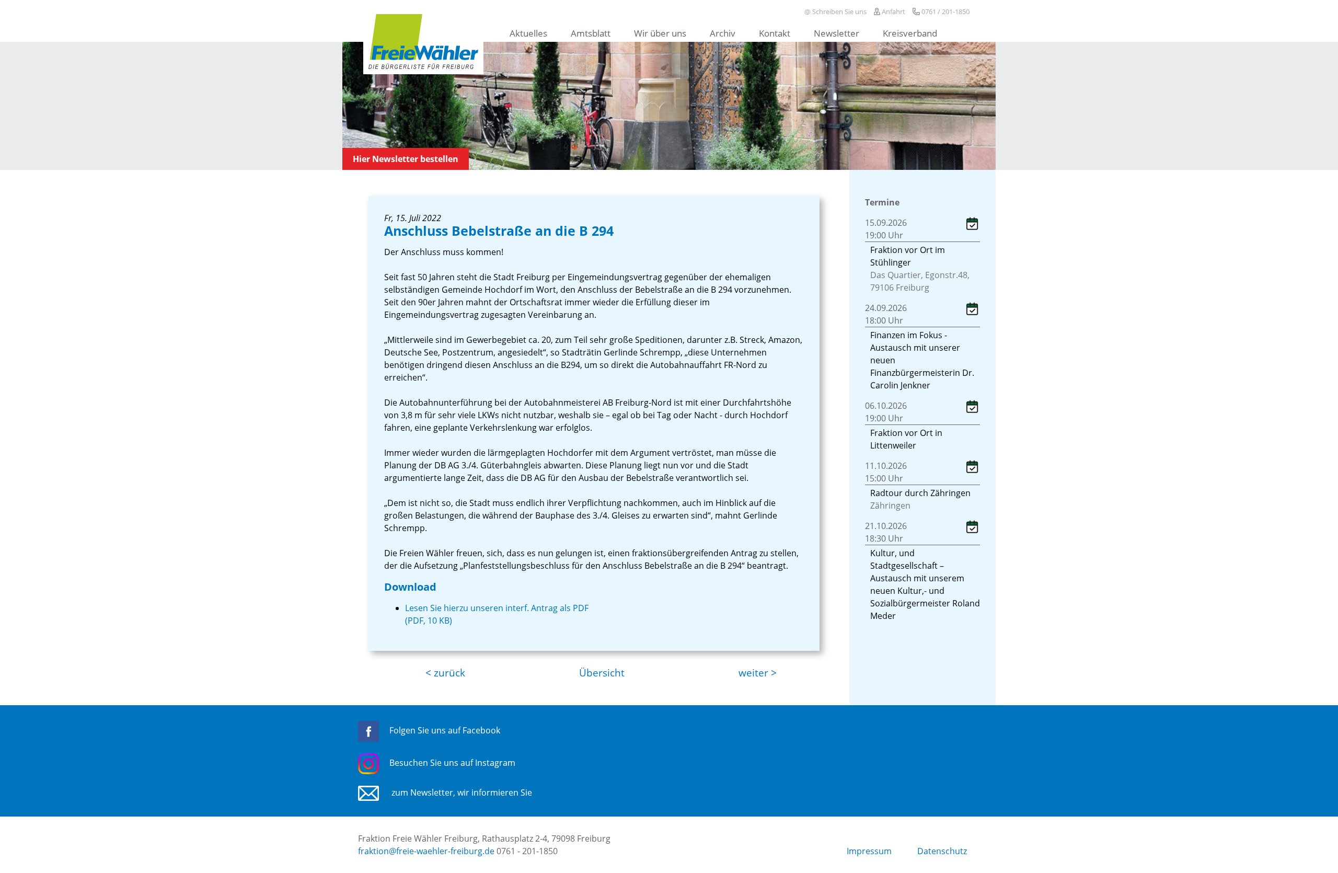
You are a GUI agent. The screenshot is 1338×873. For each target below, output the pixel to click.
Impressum (869, 851)
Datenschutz (942, 851)
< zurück (445, 673)
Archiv (722, 33)
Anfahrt (892, 11)
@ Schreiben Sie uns (835, 11)
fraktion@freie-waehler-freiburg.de (426, 851)
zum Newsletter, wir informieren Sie (460, 792)
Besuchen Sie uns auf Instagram (452, 762)
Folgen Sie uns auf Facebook (444, 730)
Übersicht (602, 673)
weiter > (758, 673)
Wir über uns (660, 33)
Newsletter (836, 33)
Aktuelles (528, 33)
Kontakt (774, 33)
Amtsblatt (590, 33)
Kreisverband (910, 33)
